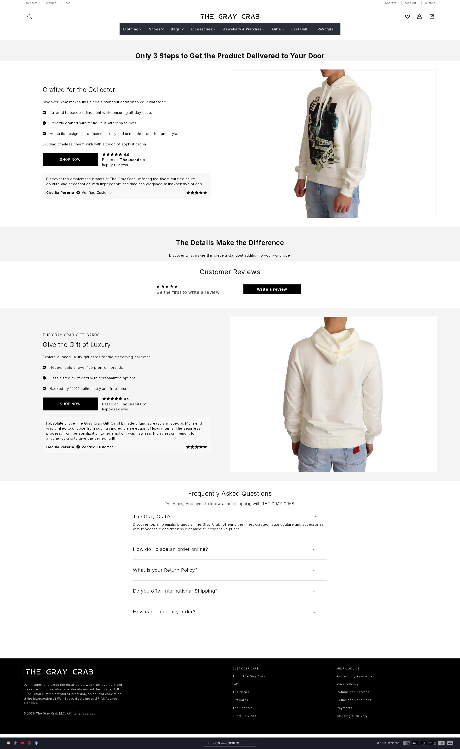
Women (51, 3)
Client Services (244, 716)
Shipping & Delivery (352, 716)
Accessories (201, 29)
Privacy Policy (348, 684)
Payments (344, 708)
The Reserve (242, 708)
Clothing (131, 29)
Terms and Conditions (354, 700)
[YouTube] (22, 743)
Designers (30, 3)
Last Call (299, 29)
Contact (390, 3)
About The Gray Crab (248, 676)
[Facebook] (36, 743)
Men (68, 3)
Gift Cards (240, 700)
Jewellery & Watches (242, 29)
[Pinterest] (29, 743)
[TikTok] (15, 743)
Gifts (276, 29)
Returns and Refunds (353, 692)
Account (410, 3)
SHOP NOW (70, 159)
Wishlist (431, 3)
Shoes (154, 29)
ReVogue (326, 29)
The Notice (241, 692)
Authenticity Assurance (355, 676)
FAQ (235, 684)
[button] (29, 17)
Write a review (272, 289)
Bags (175, 29)
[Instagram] (8, 743)
